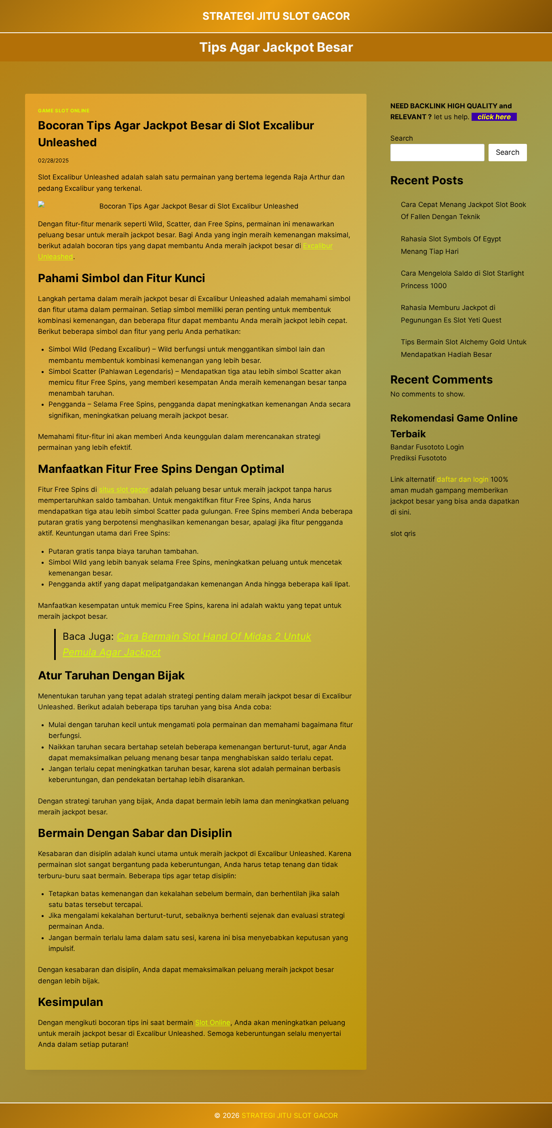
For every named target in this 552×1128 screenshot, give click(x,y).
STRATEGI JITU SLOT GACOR (290, 1115)
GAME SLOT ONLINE (64, 111)
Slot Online (212, 1022)
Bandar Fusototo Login (427, 447)
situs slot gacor (123, 489)
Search (401, 138)
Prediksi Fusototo (418, 458)
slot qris (403, 533)
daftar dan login (463, 479)
